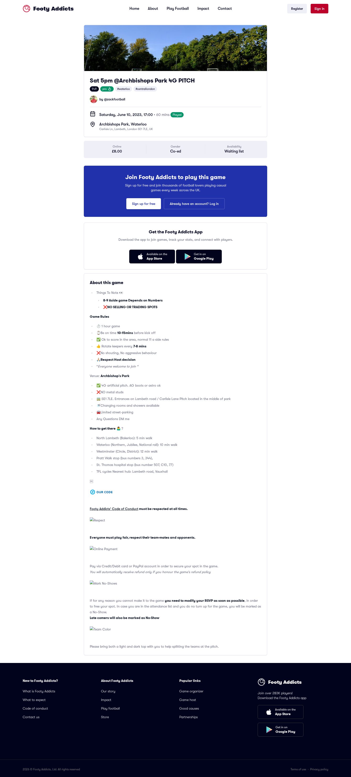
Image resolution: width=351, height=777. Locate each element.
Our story (108, 691)
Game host (187, 700)
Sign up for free (143, 204)
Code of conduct (35, 708)
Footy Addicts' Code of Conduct (114, 509)
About (153, 8)
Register (297, 9)
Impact (203, 8)
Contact (225, 8)
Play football (110, 708)
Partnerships (188, 717)
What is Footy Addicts (39, 691)
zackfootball (116, 99)
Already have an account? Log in (194, 204)
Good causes (189, 708)
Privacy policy (319, 769)
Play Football (178, 8)
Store (105, 717)
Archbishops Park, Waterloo (123, 124)
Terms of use (298, 769)
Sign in (319, 9)
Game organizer (191, 691)
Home (134, 8)
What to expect (34, 700)
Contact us (31, 717)
